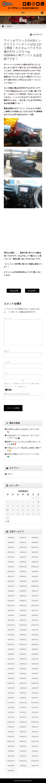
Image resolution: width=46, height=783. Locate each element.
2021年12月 (11, 625)
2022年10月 (35, 605)
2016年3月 (11, 736)
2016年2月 (23, 736)
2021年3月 (11, 639)
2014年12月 (11, 761)
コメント (8, 318)
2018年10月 (35, 683)
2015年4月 (35, 751)
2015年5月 (23, 751)
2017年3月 (11, 717)
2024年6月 (23, 576)
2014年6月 (11, 770)
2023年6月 (11, 596)
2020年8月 (23, 649)
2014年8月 (23, 765)
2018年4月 (35, 693)
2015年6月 (11, 751)
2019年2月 (23, 678)
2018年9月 (11, 688)
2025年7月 (11, 557)
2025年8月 (35, 552)
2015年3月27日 (37, 34)
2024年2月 (35, 581)
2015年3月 (11, 756)
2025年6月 (23, 557)
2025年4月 (11, 562)
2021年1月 (35, 639)
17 (8, 510)
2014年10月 (35, 761)
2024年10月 (11, 571)
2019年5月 (23, 673)
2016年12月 (11, 722)
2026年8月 (11, 537)
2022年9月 (11, 610)
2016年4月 (35, 731)
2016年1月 (35, 736)
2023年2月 (23, 600)
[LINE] (24, 3)
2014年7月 (35, 765)
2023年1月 (35, 600)
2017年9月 (11, 707)
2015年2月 (23, 756)
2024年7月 (11, 576)
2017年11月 (23, 702)
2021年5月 (23, 634)
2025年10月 (11, 552)
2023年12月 (23, 586)
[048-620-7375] (42, 3)
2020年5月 (23, 654)
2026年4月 (23, 542)
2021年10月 (35, 625)
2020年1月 (35, 659)
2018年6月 (11, 693)
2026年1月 (11, 547)
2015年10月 (35, 741)
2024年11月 (35, 566)
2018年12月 (11, 683)
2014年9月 (11, 765)
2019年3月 (11, 678)
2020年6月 (11, 654)
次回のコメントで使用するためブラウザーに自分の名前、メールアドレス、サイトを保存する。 (23, 385)
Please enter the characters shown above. (17, 394)
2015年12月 (11, 741)
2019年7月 (35, 668)
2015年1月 (35, 756)
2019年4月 (35, 673)
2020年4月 (35, 654)
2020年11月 (23, 644)
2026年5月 (11, 542)
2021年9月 (11, 630)
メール (7, 362)
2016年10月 (35, 722)
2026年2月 (35, 542)
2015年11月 (23, 741)
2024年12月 (23, 566)
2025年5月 (35, 557)
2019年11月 (23, 664)
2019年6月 (11, 673)
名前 (6, 351)
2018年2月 (23, 698)
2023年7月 (35, 591)
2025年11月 (35, 547)
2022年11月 (23, 605)
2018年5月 (23, 693)
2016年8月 (23, 727)
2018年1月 (35, 698)
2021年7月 (35, 630)
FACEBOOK (20, 272)
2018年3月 (11, 698)
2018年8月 (23, 688)
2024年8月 (35, 571)
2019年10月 (35, 664)
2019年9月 (11, 668)
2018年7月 (35, 688)
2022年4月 (35, 615)
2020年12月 (11, 644)
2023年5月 (23, 596)
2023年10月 (35, 586)
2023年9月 (11, 591)
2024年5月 (35, 576)
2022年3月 (11, 620)
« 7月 (7, 521)
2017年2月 (23, 717)
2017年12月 (11, 702)
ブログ (9, 26)
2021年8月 (23, 630)
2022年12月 (11, 605)
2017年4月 (35, 712)
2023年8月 (23, 591)
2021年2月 (23, 639)
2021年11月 (23, 625)
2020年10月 (35, 644)
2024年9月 (23, 571)
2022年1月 (35, 620)
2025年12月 (23, 547)
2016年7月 (35, 727)
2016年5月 (23, 731)
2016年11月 (23, 722)
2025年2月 (35, 562)
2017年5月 (23, 712)
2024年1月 (11, 586)
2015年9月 (11, 746)
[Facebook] (29, 3)
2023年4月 (35, 596)
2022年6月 (11, 615)
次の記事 (32, 291)
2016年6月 (11, 731)
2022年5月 (23, 615)
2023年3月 (11, 600)
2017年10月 (35, 702)
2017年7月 (35, 707)
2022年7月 (35, 610)
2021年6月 (11, 634)
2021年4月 (35, 634)
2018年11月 (23, 683)
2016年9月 (11, 727)
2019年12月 (11, 664)
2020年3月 (11, 659)
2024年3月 (23, 581)
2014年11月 (23, 761)
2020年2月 (23, 659)
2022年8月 (23, 610)
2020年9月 (11, 649)
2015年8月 (23, 746)
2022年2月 (23, 620)
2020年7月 (35, 649)
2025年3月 (23, 562)
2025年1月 (11, 566)
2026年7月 (23, 537)
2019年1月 (35, 678)
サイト (6, 373)
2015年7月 (35, 746)
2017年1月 (35, 717)
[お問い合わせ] (38, 3)
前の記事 (14, 291)
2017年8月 (23, 707)
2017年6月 (11, 712)
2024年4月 (11, 581)
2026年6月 (35, 537)
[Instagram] (33, 3)
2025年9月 (23, 552)
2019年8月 (23, 668)
